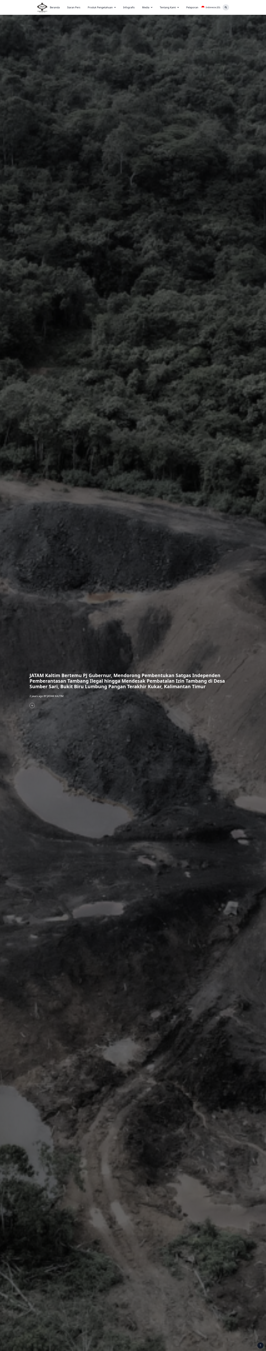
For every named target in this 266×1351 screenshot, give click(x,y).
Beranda (55, 7)
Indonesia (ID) (213, 7)
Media (145, 7)
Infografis (129, 7)
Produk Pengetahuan (100, 7)
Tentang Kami (168, 7)
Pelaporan (192, 7)
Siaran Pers (73, 7)
